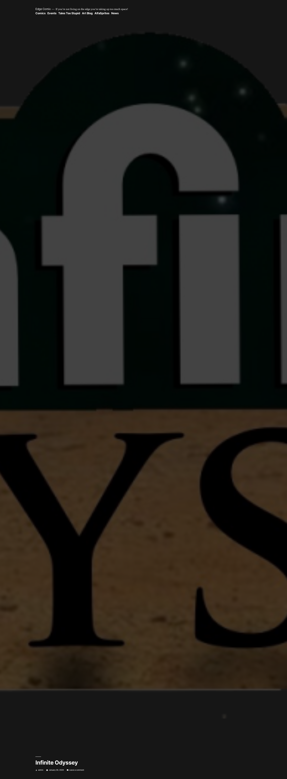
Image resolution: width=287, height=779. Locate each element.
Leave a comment (76, 770)
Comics (40, 13)
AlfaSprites (102, 13)
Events (52, 13)
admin (40, 770)
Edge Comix (43, 9)
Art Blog (87, 13)
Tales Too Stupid (69, 13)
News (115, 13)
